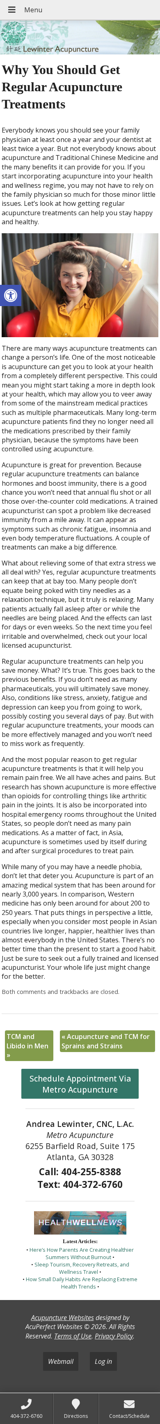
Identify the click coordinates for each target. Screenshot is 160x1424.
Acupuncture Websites (62, 1317)
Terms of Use (72, 1336)
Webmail (60, 1361)
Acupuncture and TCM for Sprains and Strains (106, 1041)
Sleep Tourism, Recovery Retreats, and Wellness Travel (81, 1268)
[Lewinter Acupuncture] (80, 38)
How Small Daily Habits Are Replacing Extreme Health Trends (81, 1282)
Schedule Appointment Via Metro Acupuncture (80, 1084)
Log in (103, 1361)
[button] (10, 295)
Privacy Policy (114, 1336)
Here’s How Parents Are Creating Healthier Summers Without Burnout (82, 1253)
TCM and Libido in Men (27, 1045)
